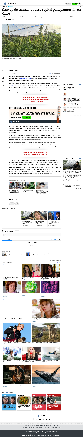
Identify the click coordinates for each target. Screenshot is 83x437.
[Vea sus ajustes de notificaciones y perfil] (80, 3)
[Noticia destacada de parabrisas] (54, 395)
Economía (15, 423)
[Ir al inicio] (9, 4)
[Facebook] (33, 419)
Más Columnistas (75, 115)
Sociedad (34, 4)
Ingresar (69, 3)
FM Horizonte (55, 425)
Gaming (72, 423)
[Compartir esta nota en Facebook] (3, 71)
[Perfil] (9, 392)
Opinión (29, 4)
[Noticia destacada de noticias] (9, 395)
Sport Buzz (52, 427)
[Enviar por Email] (3, 82)
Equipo (45, 429)
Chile (17, 203)
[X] (36, 419)
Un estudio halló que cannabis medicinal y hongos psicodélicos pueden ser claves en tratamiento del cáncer (35, 99)
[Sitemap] (49, 419)
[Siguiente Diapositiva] (60, 220)
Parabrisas (42, 425)
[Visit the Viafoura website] (58, 260)
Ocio (35, 423)
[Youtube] (40, 419)
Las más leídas (68, 158)
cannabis (11, 85)
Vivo (75, 423)
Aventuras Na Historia (39, 427)
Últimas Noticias (18, 4)
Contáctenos (36, 429)
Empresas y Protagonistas (54, 423)
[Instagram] (43, 419)
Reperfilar (43, 423)
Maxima (59, 427)
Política (25, 4)
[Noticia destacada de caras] (39, 395)
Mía (48, 425)
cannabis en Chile (25, 78)
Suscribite (74, 3)
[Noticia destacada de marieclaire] (24, 395)
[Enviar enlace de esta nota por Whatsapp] (3, 78)
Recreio (56, 427)
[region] (31, 246)
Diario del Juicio (79, 423)
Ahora (2, 423)
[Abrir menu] (3, 4)
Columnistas (68, 85)
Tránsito (58, 429)
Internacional (24, 423)
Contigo (32, 427)
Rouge (45, 425)
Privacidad (42, 429)
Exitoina (68, 423)
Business (47, 423)
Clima (28, 423)
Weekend (33, 425)
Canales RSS (25, 429)
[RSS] (46, 419)
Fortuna (37, 425)
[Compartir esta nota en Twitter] (3, 74)
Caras (65, 423)
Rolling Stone (46, 427)
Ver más (77, 188)
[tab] (7, 239)
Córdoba (38, 423)
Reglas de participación (52, 429)
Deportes (32, 423)
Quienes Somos (30, 429)
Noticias (61, 423)
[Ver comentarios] (80, 7)
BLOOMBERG (4, 6)
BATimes (51, 425)
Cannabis (12, 203)
